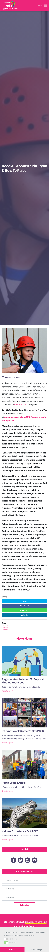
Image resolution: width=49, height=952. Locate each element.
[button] (6, 939)
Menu (40, 5)
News (5, 627)
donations (30, 921)
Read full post (7, 690)
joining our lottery (27, 925)
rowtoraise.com (11, 416)
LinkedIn (24, 615)
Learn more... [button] (30, 935)
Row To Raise (20, 404)
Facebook (24, 605)
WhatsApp (24, 610)
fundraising (41, 921)
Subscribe (24, 905)
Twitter (24, 601)
